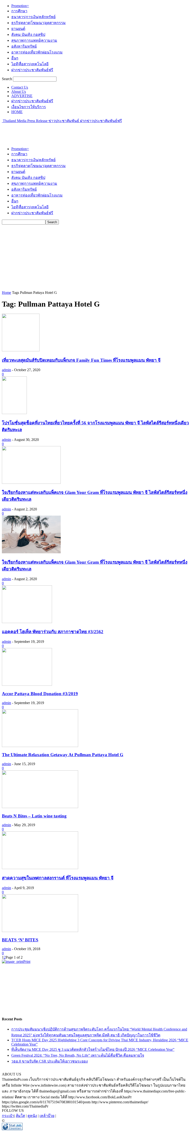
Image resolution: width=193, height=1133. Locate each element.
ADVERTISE (21, 96)
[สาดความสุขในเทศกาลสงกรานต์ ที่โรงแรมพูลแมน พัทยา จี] (40, 868)
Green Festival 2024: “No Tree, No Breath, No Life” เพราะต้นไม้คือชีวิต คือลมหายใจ (77, 1055)
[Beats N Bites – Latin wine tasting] (40, 807)
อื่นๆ (14, 58)
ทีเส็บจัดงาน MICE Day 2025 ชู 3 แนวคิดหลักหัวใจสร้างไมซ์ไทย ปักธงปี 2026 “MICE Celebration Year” (92, 1049)
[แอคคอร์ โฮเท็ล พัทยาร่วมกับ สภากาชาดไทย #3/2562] (27, 622)
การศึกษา (19, 11)
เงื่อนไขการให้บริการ (28, 107)
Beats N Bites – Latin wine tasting (34, 815)
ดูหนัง (32, 1116)
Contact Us (19, 87)
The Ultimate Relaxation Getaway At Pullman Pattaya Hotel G (62, 754)
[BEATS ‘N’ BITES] (40, 931)
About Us (18, 92)
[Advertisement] (57, 131)
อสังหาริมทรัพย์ (24, 46)
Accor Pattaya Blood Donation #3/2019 (40, 693)
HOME (17, 112)
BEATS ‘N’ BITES (20, 939)
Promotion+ (20, 6)
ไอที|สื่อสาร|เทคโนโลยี (29, 64)
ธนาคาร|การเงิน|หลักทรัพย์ (33, 17)
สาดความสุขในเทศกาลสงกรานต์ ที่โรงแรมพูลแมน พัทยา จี (57, 877)
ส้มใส (20, 1116)
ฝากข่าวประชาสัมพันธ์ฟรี (32, 70)
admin (6, 370)
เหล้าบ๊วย (47, 1116)
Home (6, 293)
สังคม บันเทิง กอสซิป (28, 35)
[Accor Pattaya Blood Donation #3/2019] (27, 684)
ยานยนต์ (18, 29)
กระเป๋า (8, 1116)
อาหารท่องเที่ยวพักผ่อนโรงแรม (37, 52)
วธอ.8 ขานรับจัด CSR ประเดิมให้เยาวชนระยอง (49, 1061)
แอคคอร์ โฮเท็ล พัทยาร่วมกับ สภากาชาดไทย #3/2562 (52, 631)
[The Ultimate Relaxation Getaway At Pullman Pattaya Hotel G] (40, 746)
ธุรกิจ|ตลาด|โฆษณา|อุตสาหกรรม (38, 23)
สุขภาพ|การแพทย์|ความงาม (34, 40)
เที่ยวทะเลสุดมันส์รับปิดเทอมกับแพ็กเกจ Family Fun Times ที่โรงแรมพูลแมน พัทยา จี (81, 360)
